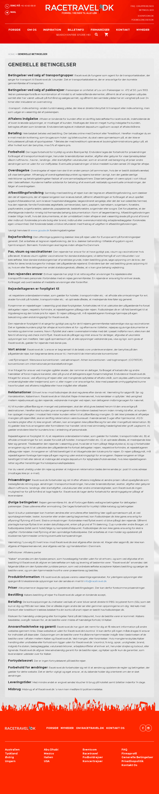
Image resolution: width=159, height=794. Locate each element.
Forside (14, 29)
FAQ (133, 6)
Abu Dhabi (51, 749)
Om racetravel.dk (90, 728)
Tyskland (11, 753)
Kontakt (123, 29)
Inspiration (52, 29)
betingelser (146, 10)
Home (11, 54)
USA (46, 761)
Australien (12, 749)
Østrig (9, 757)
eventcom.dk (146, 16)
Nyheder (142, 29)
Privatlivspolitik (132, 761)
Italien (48, 757)
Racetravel (90, 753)
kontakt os (115, 728)
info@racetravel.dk (95, 581)
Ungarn (10, 761)
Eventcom (90, 749)
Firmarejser (100, 29)
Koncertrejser (93, 761)
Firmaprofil (129, 753)
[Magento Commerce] (79, 9)
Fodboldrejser (93, 757)
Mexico (49, 753)
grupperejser (145, 6)
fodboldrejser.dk (142, 19)
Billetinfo (76, 29)
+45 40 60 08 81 (23, 5)
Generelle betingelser (137, 757)
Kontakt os (129, 765)
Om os (31, 29)
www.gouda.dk (40, 230)
